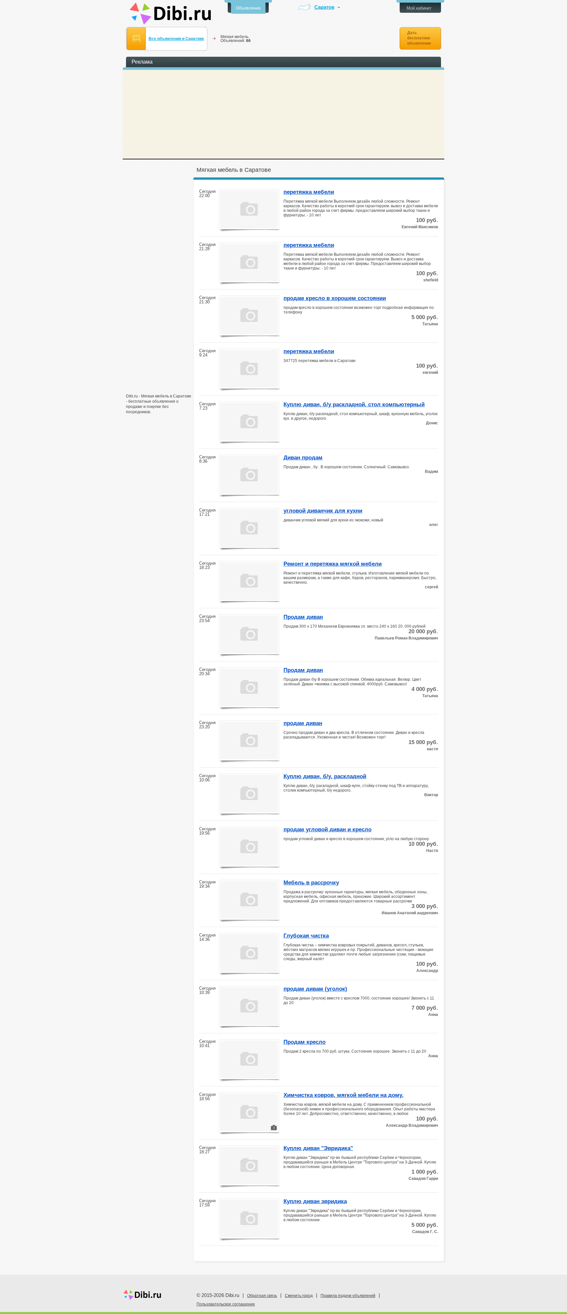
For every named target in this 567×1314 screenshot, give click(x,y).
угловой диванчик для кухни (323, 511)
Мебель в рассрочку (311, 883)
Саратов (324, 7)
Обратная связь (262, 1295)
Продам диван (303, 617)
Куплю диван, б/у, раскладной (325, 776)
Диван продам (303, 458)
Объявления (248, 8)
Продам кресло (305, 1042)
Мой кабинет (419, 8)
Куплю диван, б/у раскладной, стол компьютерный (354, 405)
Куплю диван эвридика (315, 1201)
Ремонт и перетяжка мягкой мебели (333, 564)
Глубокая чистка (306, 936)
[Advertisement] (159, 287)
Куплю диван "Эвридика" (318, 1148)
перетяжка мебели (309, 192)
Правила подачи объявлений (348, 1295)
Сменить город (299, 1295)
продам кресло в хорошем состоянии (335, 298)
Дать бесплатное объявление (419, 38)
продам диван (303, 723)
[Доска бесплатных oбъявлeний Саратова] (170, 13)
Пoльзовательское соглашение (226, 1304)
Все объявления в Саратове (176, 38)
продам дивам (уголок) (315, 989)
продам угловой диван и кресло (327, 830)
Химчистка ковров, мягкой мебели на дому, (344, 1095)
